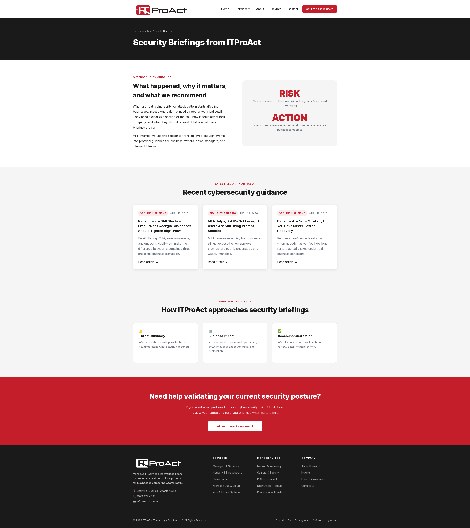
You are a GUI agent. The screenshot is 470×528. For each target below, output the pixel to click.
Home (225, 9)
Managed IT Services (226, 466)
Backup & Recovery (269, 466)
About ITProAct (310, 466)
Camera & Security (268, 472)
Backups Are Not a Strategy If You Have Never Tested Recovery (301, 226)
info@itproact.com (147, 501)
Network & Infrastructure (227, 472)
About (260, 9)
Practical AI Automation (271, 492)
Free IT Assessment (313, 479)
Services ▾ (243, 9)
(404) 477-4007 (146, 496)
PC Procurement (267, 479)
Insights (276, 9)
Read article (148, 262)
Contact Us (308, 485)
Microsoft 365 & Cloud (226, 485)
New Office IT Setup (269, 485)
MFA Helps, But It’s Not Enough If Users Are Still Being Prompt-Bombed (234, 226)
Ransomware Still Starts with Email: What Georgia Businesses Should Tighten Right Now (164, 226)
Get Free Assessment (319, 8)
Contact (293, 9)
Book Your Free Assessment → (235, 426)
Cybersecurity (221, 479)
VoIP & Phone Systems (226, 492)
